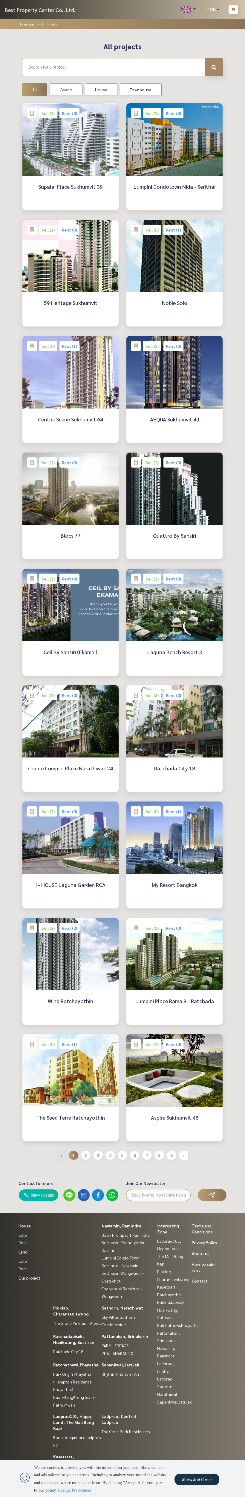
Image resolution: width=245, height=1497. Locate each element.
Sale (23, 1235)
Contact (200, 1280)
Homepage (26, 24)
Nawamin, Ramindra (121, 1225)
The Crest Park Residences (126, 1431)
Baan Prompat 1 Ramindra (126, 1235)
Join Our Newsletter (146, 1183)
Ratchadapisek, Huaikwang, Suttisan (171, 1309)
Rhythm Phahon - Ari (120, 1374)
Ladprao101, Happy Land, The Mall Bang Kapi (73, 1422)
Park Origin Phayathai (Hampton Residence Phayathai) (72, 1381)
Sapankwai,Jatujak (120, 1364)
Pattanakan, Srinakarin (125, 1336)
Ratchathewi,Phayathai (76, 1364)
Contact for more (36, 1183)
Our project (29, 1277)
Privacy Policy (204, 1242)
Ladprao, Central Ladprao (165, 1371)
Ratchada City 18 (68, 1351)
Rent (23, 1242)
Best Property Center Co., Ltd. (40, 9)
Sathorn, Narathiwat (122, 1307)
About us (200, 1253)
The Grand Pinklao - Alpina (77, 1323)
